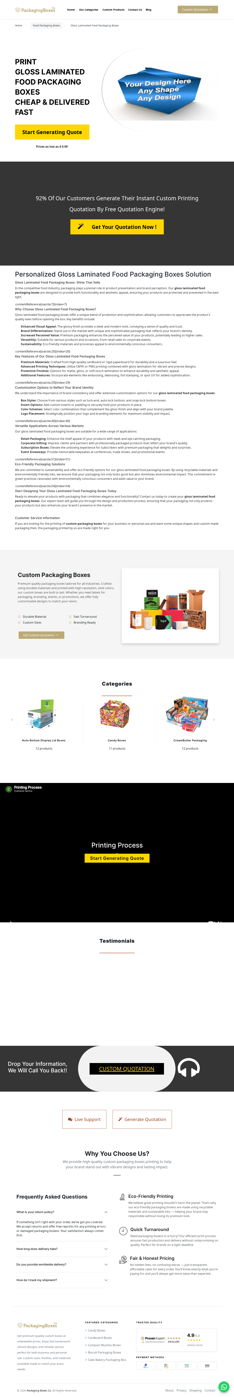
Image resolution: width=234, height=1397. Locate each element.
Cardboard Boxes (100, 1338)
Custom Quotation (126, 1069)
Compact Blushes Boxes (104, 1345)
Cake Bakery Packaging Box (107, 1360)
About (169, 1390)
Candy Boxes (117, 740)
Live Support (87, 1119)
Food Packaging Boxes (46, 25)
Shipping (195, 1390)
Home (18, 25)
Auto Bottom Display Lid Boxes (44, 740)
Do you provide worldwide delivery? (41, 1264)
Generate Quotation (144, 1119)
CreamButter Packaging (190, 740)
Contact (210, 1390)
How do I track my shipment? (36, 1280)
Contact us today (151, 496)
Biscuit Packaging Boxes (104, 1352)
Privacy (181, 1390)
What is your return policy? (35, 1212)
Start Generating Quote (117, 858)
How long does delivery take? (37, 1249)
